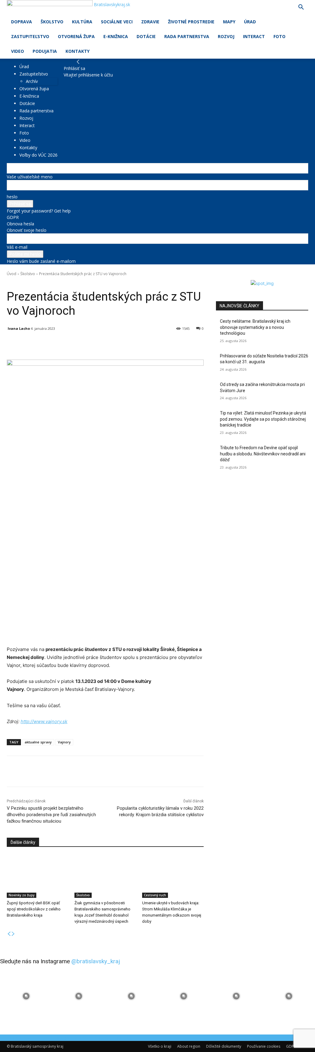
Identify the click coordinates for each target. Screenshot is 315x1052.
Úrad (250, 22)
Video (17, 51)
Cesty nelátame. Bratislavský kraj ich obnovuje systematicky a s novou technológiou (255, 327)
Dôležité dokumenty (223, 1046)
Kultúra (82, 22)
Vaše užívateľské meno (30, 177)
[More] (149, 344)
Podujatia (45, 51)
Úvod (11, 273)
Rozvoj (226, 36)
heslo (12, 197)
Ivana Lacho (19, 328)
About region (188, 1046)
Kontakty (78, 51)
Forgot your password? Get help (39, 211)
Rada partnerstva (186, 36)
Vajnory (64, 742)
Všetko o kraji (159, 1046)
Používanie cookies (263, 1046)
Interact (254, 36)
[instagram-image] (26, 996)
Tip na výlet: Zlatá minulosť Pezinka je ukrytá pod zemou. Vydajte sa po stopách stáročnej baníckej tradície (263, 419)
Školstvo (52, 22)
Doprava (21, 22)
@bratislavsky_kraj (95, 961)
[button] (300, 8)
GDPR (13, 217)
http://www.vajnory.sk (44, 721)
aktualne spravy (38, 742)
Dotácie (146, 36)
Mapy (229, 22)
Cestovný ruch (155, 895)
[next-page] (13, 934)
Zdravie (150, 22)
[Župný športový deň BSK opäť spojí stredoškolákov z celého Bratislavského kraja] (37, 876)
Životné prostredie (191, 22)
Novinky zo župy (21, 895)
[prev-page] (9, 934)
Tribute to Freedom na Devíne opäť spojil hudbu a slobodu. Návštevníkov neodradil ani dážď (262, 453)
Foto (279, 36)
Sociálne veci (117, 22)
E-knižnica (115, 36)
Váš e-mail (17, 247)
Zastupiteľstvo (30, 36)
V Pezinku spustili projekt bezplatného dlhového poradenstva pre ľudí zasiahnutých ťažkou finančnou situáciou (51, 814)
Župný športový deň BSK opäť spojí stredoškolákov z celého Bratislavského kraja (34, 909)
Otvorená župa (76, 36)
